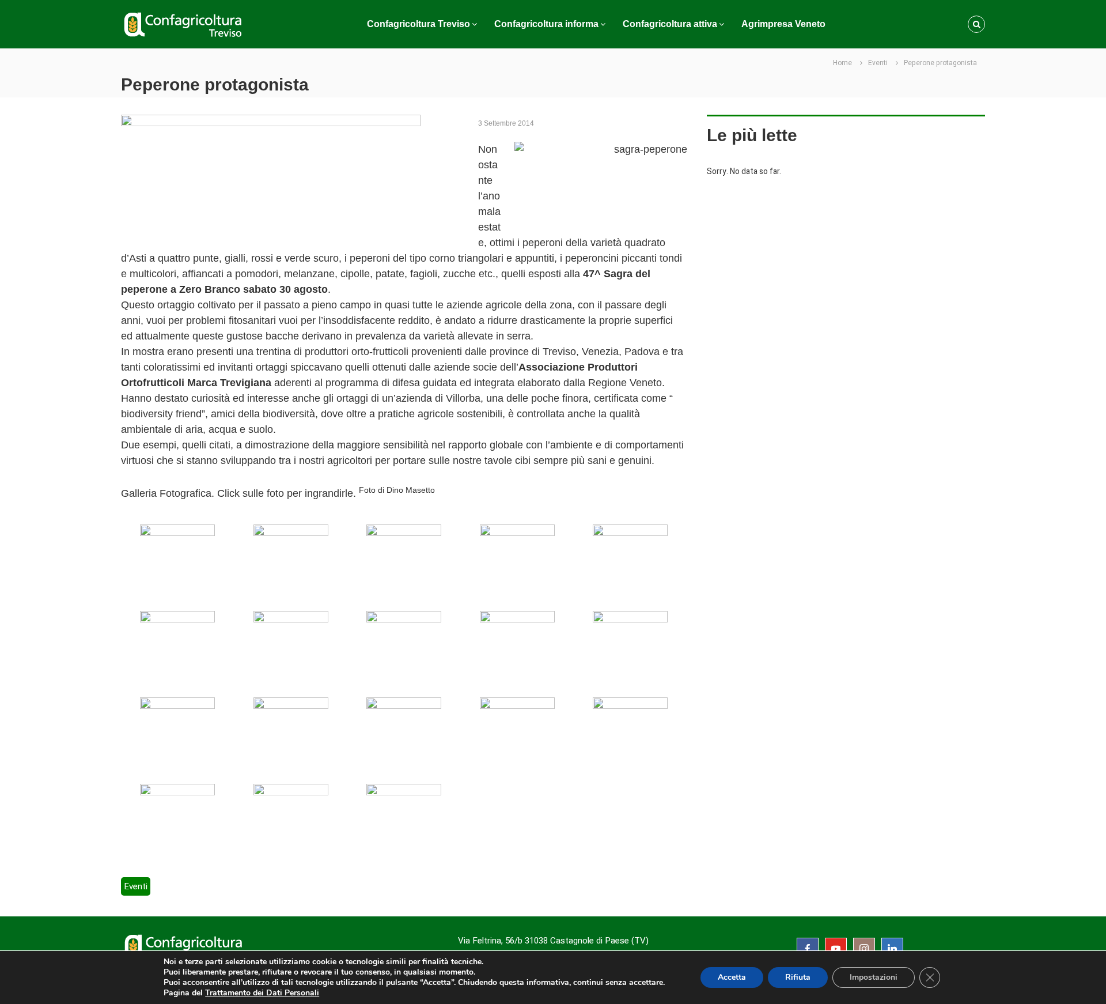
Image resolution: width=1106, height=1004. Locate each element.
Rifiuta (797, 977)
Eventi (878, 63)
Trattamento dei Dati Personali (262, 992)
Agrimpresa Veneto (783, 24)
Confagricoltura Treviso (418, 24)
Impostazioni (873, 977)
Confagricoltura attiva (670, 24)
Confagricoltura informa (546, 24)
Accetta (732, 977)
